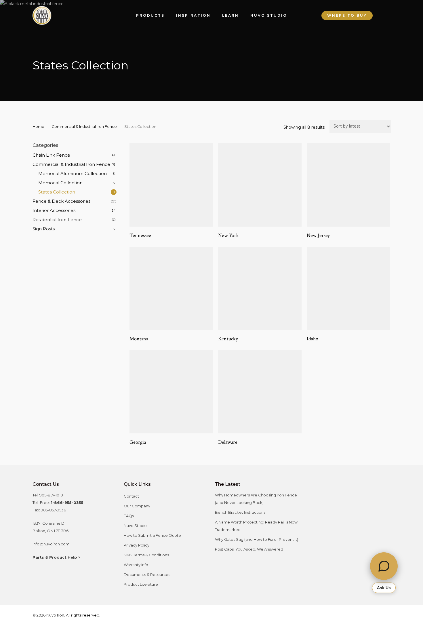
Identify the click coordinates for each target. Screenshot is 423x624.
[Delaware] (260, 392)
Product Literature (141, 584)
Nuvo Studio (135, 525)
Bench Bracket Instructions (240, 512)
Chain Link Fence (51, 155)
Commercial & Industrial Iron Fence (84, 126)
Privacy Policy (136, 545)
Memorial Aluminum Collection (72, 173)
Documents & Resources (147, 574)
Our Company (137, 506)
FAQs (129, 515)
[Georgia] (171, 392)
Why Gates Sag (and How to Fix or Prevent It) (256, 539)
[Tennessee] (171, 185)
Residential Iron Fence (57, 219)
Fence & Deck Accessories (61, 201)
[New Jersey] (348, 185)
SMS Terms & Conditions (146, 555)
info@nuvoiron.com (51, 544)
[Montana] (171, 288)
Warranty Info (136, 564)
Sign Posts (44, 229)
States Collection (56, 192)
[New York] (260, 185)
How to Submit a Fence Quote (152, 535)
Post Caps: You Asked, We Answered (249, 549)
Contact (131, 496)
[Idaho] (348, 288)
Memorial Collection (60, 182)
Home (38, 126)
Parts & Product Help (55, 557)
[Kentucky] (260, 288)
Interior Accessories (54, 210)
